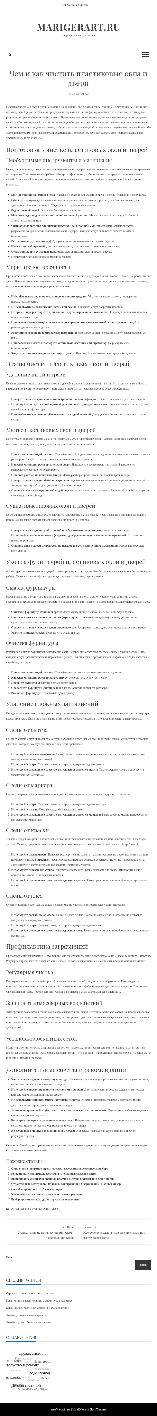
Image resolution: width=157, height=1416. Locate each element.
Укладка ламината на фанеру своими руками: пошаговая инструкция (46, 1232)
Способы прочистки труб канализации (36, 1189)
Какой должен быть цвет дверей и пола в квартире (37, 1308)
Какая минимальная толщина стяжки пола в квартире (39, 1300)
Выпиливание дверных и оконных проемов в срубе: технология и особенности (62, 1179)
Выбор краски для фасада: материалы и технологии (45, 1199)
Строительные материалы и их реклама (30, 1293)
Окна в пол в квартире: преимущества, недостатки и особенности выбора (59, 1168)
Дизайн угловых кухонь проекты (26, 1315)
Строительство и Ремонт (78, 35)
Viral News (79, 1409)
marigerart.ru (78, 26)
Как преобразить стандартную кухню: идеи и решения (47, 1194)
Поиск (10, 1257)
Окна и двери (51, 1208)
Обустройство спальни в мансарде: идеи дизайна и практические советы (114, 1232)
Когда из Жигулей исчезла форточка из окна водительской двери (53, 1173)
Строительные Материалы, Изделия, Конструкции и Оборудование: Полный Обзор (66, 1184)
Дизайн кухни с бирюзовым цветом (28, 1322)
